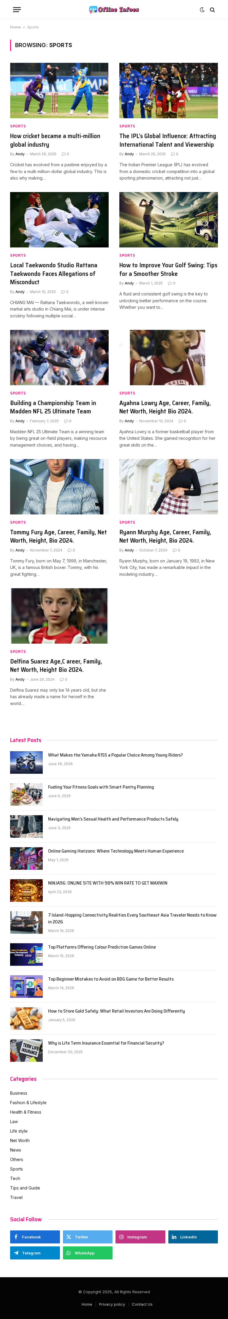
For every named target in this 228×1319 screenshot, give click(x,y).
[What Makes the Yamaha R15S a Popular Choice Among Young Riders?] (26, 762)
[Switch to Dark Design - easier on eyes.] (202, 9)
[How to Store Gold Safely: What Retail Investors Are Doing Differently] (26, 1018)
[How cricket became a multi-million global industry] (59, 90)
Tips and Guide (25, 1187)
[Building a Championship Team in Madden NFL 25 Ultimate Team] (59, 357)
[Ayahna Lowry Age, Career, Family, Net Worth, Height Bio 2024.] (168, 357)
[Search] (212, 9)
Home (15, 27)
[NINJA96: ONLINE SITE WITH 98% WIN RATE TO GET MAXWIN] (26, 890)
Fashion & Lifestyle (28, 1102)
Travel (16, 1197)
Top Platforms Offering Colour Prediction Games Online (102, 947)
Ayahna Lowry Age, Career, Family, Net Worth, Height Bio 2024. (165, 407)
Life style (19, 1130)
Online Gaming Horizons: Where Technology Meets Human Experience (116, 851)
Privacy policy (112, 1304)
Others (16, 1159)
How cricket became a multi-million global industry (55, 140)
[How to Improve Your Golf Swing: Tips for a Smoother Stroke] (168, 219)
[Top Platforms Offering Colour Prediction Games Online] (26, 954)
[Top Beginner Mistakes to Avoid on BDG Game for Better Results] (26, 986)
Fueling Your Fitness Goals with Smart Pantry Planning (101, 787)
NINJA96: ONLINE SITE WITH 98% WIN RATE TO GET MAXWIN (107, 883)
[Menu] (17, 9)
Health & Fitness (25, 1112)
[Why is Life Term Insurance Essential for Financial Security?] (26, 1050)
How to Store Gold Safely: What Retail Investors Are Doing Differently (116, 1011)
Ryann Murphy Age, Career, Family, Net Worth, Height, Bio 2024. (165, 536)
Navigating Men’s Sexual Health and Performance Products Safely (113, 819)
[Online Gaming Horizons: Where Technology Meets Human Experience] (26, 858)
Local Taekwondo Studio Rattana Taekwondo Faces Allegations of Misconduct (53, 274)
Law (14, 1121)
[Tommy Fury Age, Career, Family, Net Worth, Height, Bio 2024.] (59, 486)
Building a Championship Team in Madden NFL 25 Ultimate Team (53, 407)
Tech (15, 1178)
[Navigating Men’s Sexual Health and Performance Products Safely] (26, 826)
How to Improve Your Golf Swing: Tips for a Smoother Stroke (168, 269)
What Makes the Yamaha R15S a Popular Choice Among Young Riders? (115, 755)
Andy (20, 154)
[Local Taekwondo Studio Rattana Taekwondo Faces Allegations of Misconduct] (59, 219)
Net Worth (20, 1140)
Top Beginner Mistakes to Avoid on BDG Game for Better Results (111, 979)
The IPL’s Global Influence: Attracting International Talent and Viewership (167, 140)
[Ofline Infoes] (114, 9)
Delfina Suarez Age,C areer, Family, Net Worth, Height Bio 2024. (56, 665)
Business (18, 1093)
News (15, 1149)
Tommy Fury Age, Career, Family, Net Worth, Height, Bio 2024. (58, 536)
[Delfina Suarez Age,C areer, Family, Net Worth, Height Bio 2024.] (59, 616)
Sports (18, 126)
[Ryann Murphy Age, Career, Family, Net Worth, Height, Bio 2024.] (168, 486)
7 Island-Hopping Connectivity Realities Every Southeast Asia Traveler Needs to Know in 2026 (132, 918)
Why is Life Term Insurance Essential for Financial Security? (106, 1043)
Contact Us (142, 1304)
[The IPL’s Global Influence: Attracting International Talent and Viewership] (168, 90)
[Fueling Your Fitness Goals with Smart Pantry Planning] (26, 794)
